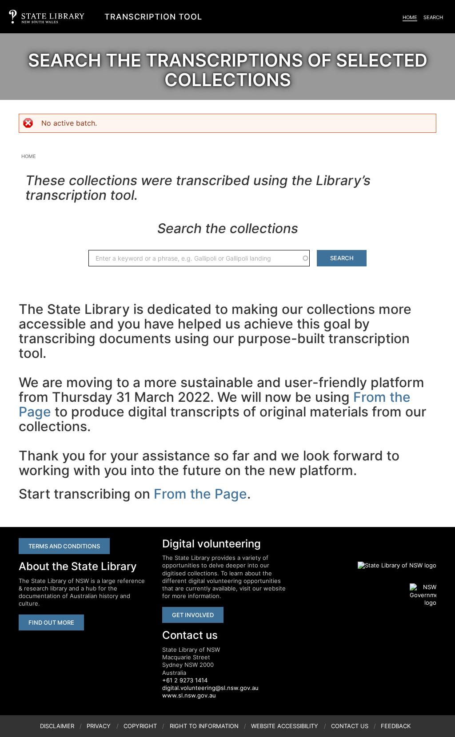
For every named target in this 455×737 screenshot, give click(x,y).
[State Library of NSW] (391, 565)
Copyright (140, 725)
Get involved (193, 614)
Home (410, 17)
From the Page (200, 494)
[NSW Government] (423, 594)
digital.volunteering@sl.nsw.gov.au (210, 687)
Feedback (396, 725)
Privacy (99, 725)
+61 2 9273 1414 (185, 680)
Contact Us (349, 725)
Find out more (51, 622)
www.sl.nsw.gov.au (189, 695)
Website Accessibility (284, 725)
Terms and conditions (64, 546)
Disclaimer (57, 725)
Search (433, 17)
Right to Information (204, 725)
